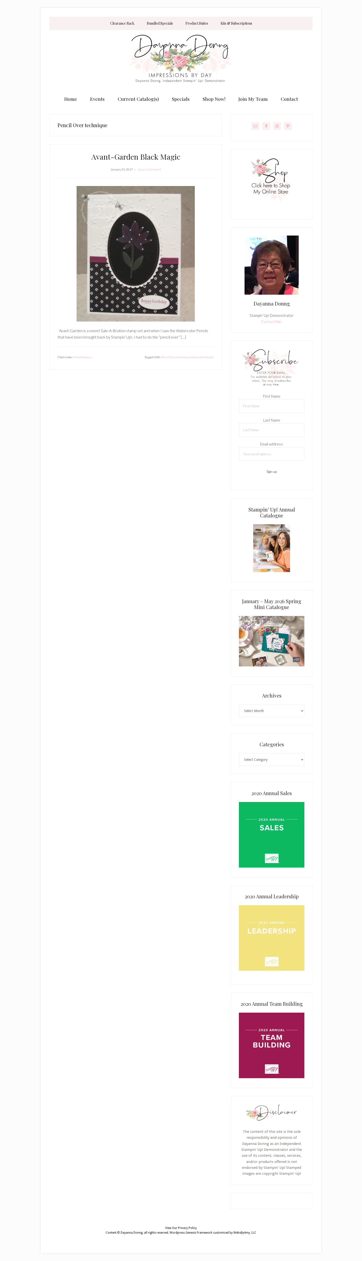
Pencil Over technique (175, 357)
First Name (271, 396)
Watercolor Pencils (202, 357)
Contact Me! (271, 321)
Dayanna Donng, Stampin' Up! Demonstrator (181, 61)
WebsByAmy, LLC (244, 1232)
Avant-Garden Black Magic (135, 157)
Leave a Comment (149, 169)
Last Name (271, 420)
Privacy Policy (187, 1228)
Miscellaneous (83, 357)
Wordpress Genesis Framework (191, 1232)
